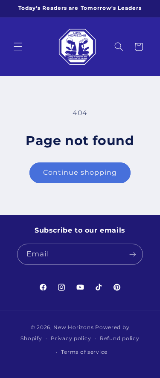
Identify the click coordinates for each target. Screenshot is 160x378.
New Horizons (73, 327)
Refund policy (120, 338)
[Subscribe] (133, 254)
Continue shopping (80, 172)
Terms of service (84, 352)
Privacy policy (71, 338)
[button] (18, 47)
